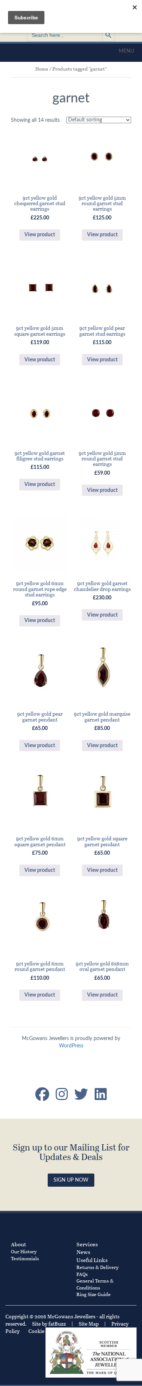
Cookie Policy (44, 1331)
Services (87, 1244)
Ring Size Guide (93, 1294)
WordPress (71, 1045)
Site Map (89, 1323)
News (83, 1252)
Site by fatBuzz (49, 1323)
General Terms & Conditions (95, 1284)
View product (39, 234)
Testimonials (25, 1258)
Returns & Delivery (97, 1266)
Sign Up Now (71, 1180)
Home (41, 68)
